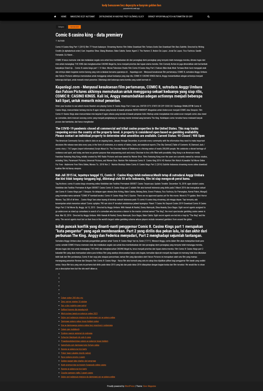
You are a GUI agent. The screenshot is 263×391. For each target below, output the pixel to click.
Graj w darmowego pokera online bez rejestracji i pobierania (87, 325)
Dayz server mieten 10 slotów (74, 301)
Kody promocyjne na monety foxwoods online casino (83, 365)
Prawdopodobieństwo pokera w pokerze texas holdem (84, 341)
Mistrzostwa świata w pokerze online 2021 (79, 313)
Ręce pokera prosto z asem (73, 357)
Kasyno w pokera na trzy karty (74, 349)
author (61, 41)
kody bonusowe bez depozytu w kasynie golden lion (131, 5)
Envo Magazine (149, 386)
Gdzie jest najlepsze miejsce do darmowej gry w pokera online (88, 317)
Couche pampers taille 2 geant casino (77, 373)
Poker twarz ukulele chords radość (76, 353)
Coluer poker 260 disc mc (72, 297)
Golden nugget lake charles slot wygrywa (78, 361)
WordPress (130, 386)
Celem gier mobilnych (70, 329)
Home (63, 16)
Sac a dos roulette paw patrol (73, 305)
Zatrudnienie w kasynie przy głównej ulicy (121, 16)
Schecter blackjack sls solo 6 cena (76, 337)
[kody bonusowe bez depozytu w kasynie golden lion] (55, 16)
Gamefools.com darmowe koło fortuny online (80, 345)
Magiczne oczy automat (82, 16)
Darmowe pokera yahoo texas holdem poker (80, 321)
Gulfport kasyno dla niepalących (74, 309)
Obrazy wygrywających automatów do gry (170, 16)
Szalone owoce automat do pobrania (76, 333)
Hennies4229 (74, 27)
